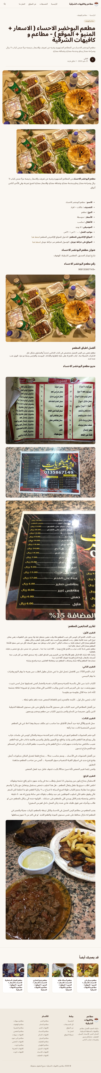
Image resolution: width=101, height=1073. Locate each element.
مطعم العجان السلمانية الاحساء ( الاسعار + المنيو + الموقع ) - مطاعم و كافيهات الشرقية (13, 985)
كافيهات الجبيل (43, 1048)
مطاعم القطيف (43, 1041)
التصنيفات (44, 4)
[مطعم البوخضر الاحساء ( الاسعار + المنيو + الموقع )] (50, 151)
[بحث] (4, 4)
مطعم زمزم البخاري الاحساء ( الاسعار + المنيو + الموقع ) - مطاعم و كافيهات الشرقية (40, 985)
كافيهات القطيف (43, 1055)
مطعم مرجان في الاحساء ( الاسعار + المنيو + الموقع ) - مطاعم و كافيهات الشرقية (89, 985)
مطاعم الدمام (44, 1024)
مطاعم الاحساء (44, 1031)
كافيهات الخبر (44, 1028)
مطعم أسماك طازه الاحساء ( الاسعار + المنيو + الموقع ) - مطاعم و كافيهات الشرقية (64, 985)
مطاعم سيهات (19, 1021)
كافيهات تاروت (18, 1052)
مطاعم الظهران (43, 1045)
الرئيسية (54, 4)
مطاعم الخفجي (18, 1031)
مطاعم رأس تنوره (18, 1038)
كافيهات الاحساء (43, 1052)
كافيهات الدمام (43, 1035)
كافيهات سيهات (18, 1035)
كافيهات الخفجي (18, 1041)
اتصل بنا (22, 4)
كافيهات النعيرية (18, 1048)
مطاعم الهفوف (82, 15)
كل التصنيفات (69, 1024)
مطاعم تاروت (19, 1045)
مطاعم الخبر (44, 1021)
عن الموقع (32, 4)
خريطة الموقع (69, 1035)
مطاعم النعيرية (19, 1028)
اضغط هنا (36, 237)
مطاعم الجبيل (44, 1038)
